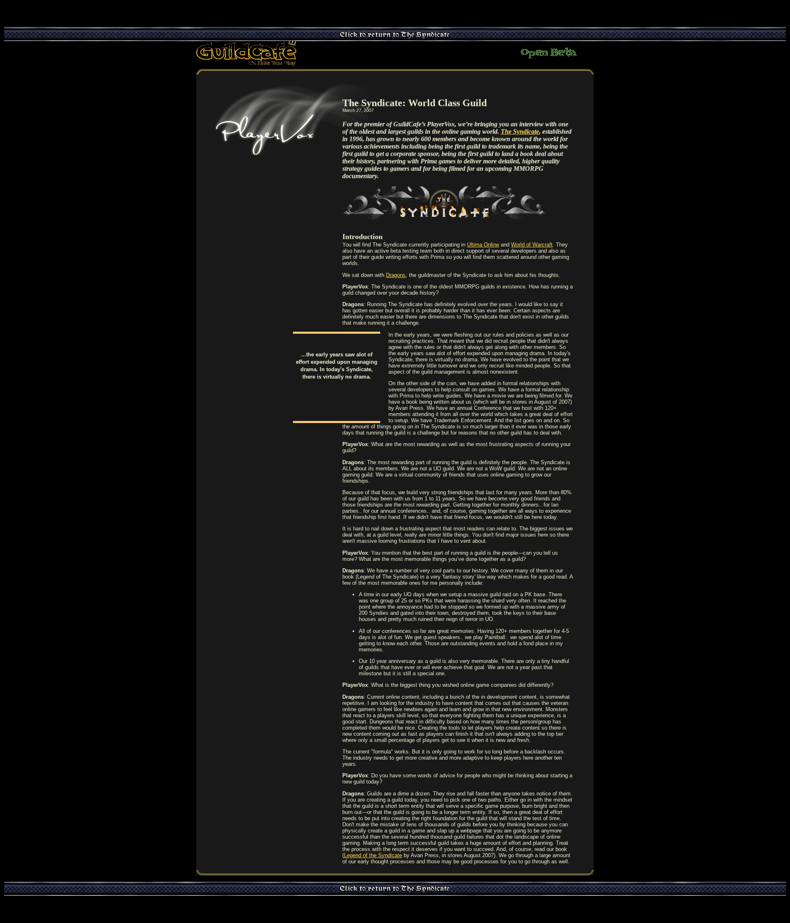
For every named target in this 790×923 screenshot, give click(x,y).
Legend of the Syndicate (373, 855)
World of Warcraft (532, 245)
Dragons (396, 275)
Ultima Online (483, 245)
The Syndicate (520, 131)
